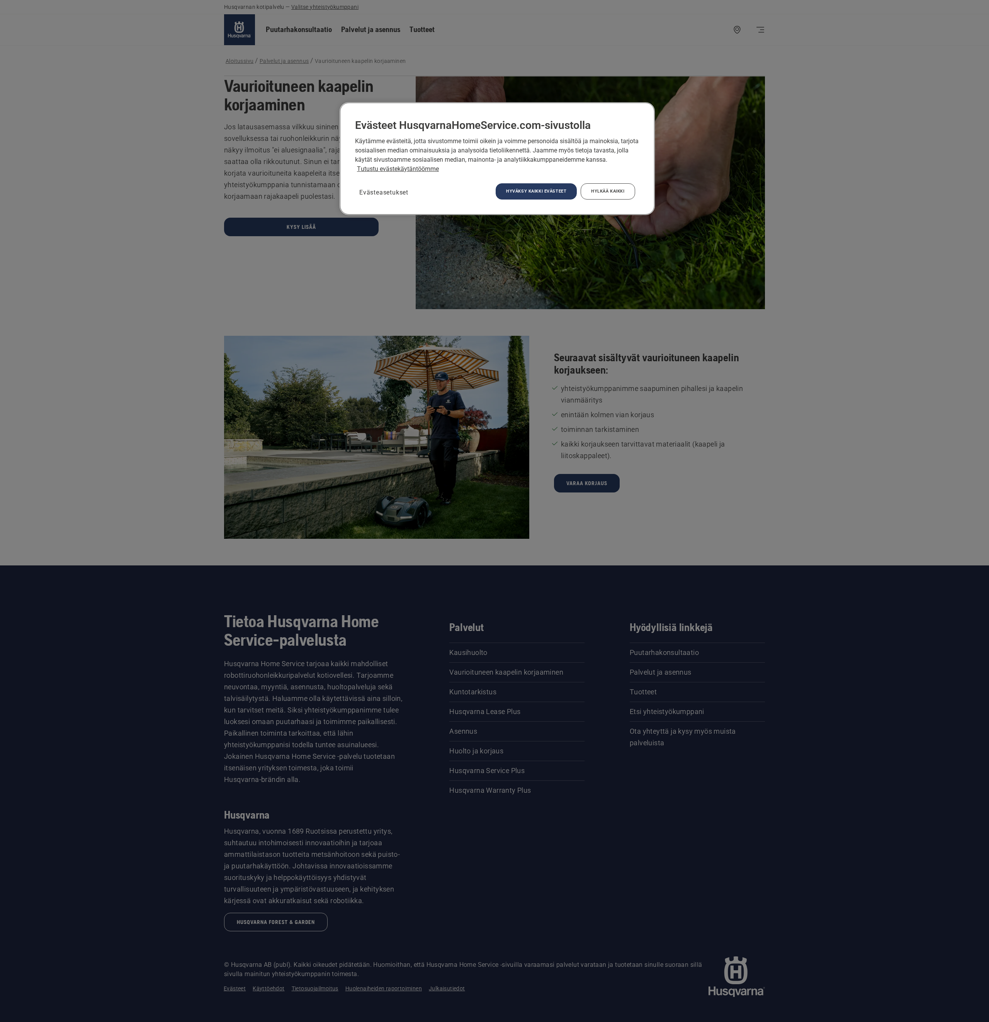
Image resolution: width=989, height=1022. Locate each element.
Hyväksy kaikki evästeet (536, 191)
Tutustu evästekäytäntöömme (398, 169)
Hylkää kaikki (607, 191)
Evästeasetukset (383, 192)
